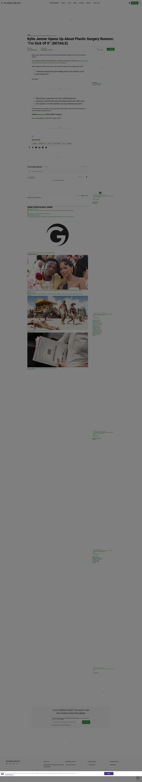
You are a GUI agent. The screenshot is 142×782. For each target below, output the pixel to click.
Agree (109, 773)
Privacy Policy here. (9, 774)
